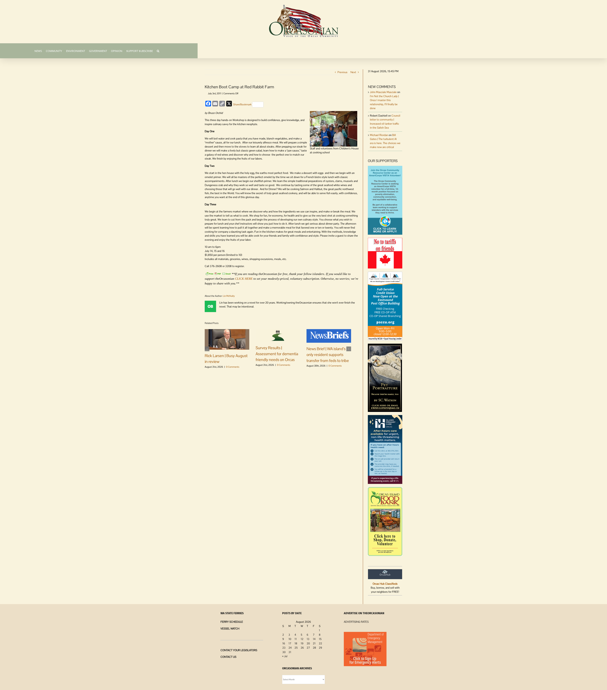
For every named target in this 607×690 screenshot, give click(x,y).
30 (283, 652)
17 (289, 643)
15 (320, 639)
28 (314, 647)
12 (302, 639)
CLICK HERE (244, 278)
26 (302, 647)
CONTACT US (228, 657)
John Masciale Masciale (383, 92)
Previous (342, 72)
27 (308, 647)
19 (302, 643)
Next (353, 72)
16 (283, 643)
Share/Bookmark (242, 104)
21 (314, 643)
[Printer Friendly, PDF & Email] (218, 273)
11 (295, 639)
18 (295, 643)
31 (289, 652)
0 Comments (232, 366)
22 (320, 643)
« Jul (284, 656)
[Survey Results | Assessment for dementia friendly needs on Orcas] (278, 335)
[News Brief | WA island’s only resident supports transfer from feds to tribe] (329, 335)
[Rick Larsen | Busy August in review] (227, 339)
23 (283, 647)
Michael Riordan (379, 135)
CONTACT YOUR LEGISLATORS (239, 650)
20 (308, 643)
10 (289, 639)
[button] (158, 50)
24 (290, 647)
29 (320, 647)
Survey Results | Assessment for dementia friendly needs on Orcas (277, 353)
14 (314, 639)
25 (296, 647)
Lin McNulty (229, 295)
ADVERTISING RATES (356, 622)
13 (308, 639)
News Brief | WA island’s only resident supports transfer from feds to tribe (328, 354)
